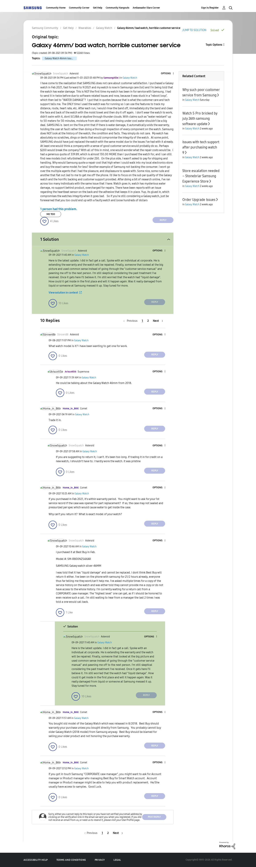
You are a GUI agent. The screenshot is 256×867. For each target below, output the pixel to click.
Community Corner (79, 7)
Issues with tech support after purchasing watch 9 (200, 147)
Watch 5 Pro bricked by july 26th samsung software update (199, 118)
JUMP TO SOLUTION (194, 30)
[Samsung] (33, 7)
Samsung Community (45, 28)
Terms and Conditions (71, 859)
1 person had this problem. (58, 209)
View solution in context (63, 292)
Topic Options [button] (214, 44)
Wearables (84, 28)
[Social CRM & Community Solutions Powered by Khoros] (227, 845)
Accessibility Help (36, 859)
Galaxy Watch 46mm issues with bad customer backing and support (61, 58)
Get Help (97, 7)
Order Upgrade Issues (198, 200)
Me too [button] (50, 214)
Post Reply (154, 816)
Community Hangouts (117, 7)
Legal (117, 859)
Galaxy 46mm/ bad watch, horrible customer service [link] (148, 28)
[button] (167, 73)
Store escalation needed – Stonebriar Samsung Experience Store (200, 176)
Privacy (100, 859)
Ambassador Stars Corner (146, 7)
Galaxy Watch (104, 28)
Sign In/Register (210, 7)
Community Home (55, 7)
